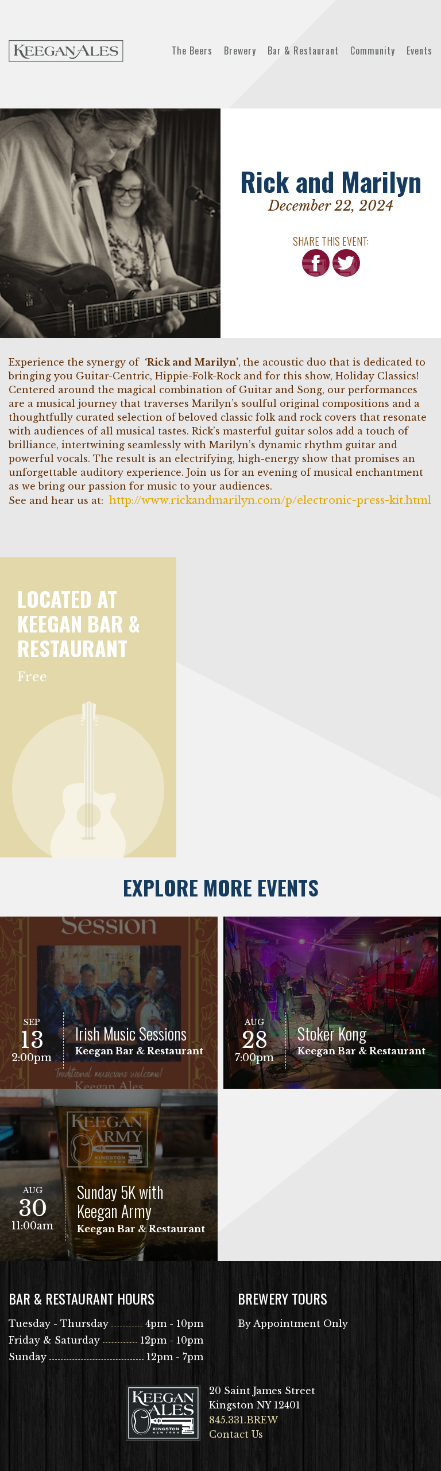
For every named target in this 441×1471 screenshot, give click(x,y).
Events (419, 50)
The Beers (192, 50)
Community (372, 50)
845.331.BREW (243, 1420)
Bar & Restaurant (303, 50)
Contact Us (236, 1434)
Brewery (240, 50)
